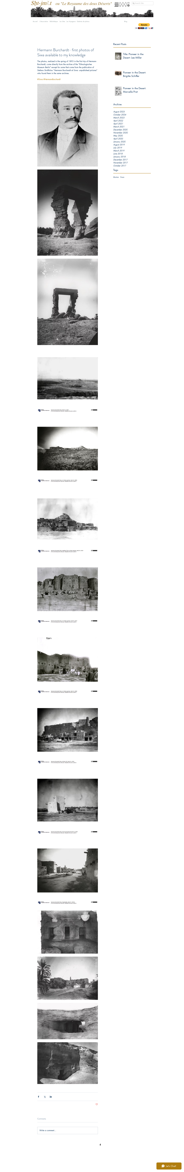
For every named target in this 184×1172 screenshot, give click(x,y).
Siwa (122, 177)
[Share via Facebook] (38, 1096)
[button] (144, 26)
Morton (116, 177)
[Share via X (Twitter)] (44, 1096)
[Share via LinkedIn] (51, 1096)
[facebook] (100, 1144)
